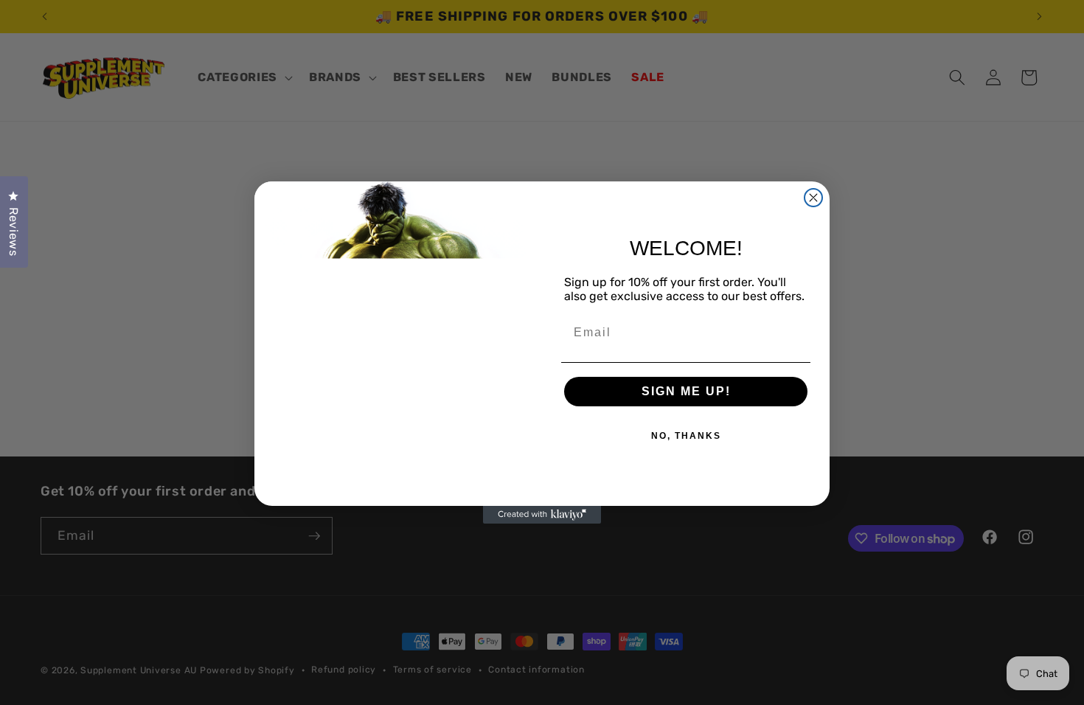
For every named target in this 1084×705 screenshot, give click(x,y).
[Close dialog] (813, 197)
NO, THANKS (686, 436)
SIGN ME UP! (686, 391)
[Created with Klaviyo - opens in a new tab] (542, 515)
